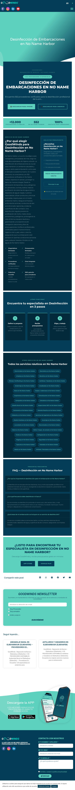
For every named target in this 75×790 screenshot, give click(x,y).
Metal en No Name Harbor (20, 430)
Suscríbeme (38, 620)
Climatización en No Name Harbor (49, 395)
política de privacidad (27, 615)
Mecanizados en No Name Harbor (49, 425)
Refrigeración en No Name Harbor (47, 435)
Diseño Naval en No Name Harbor (22, 405)
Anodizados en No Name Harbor (49, 386)
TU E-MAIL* (44, 750)
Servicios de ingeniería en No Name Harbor (49, 415)
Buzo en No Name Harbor (22, 390)
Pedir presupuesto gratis (53, 175)
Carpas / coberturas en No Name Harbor (47, 390)
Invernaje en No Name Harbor (51, 420)
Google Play (46, 563)
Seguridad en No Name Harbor (48, 439)
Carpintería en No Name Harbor (24, 395)
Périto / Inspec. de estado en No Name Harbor (47, 430)
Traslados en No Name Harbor (49, 444)
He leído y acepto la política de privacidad (53, 772)
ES (67, 3)
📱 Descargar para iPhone (21, 106)
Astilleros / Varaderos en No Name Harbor (52, 381)
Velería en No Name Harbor (22, 449)
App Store (28, 563)
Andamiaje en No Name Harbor (24, 386)
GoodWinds (37, 70)
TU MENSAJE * (45, 758)
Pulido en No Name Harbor (24, 435)
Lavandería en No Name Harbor (24, 425)
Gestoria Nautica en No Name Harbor (49, 410)
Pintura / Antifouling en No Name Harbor (21, 381)
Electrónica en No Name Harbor (50, 371)
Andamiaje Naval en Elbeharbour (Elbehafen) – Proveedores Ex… (20, 644)
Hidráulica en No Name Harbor (21, 415)
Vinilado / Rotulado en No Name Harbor (48, 449)
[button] (72, 9)
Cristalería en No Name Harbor (49, 400)
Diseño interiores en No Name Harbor (25, 420)
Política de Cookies (44, 786)
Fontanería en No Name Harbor (23, 410)
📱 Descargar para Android (53, 106)
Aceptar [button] (54, 786)
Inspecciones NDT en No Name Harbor (50, 405)
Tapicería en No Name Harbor (25, 444)
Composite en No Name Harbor (25, 400)
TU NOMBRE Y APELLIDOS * (49, 742)
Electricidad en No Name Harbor (25, 371)
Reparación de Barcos (29, 72)
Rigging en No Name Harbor (25, 439)
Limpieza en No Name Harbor (25, 376)
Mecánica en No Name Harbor (48, 376)
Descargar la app (53, 184)
